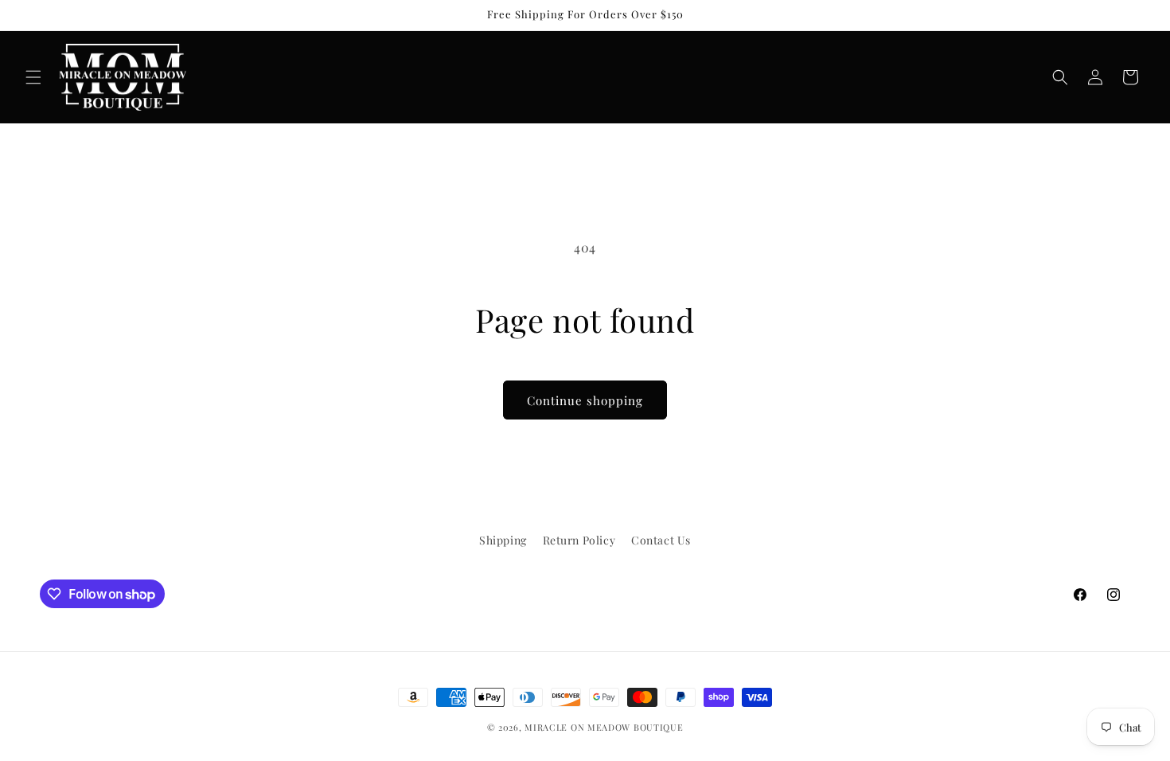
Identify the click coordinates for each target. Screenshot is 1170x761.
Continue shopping (585, 400)
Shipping (503, 540)
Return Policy (579, 540)
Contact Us (661, 540)
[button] (33, 77)
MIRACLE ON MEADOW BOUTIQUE (604, 727)
